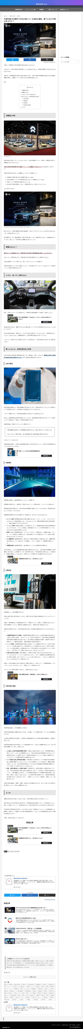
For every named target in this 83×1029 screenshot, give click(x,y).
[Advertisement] (30, 863)
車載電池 (17, 851)
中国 (6, 851)
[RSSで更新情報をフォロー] (20, 887)
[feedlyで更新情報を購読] (18, 887)
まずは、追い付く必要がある (29, 94)
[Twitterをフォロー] (16, 887)
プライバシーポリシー (56, 1025)
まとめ (23, 107)
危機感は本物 (25, 90)
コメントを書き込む (30, 977)
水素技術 (25, 103)
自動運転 (25, 100)
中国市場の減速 (27, 105)
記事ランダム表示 (76, 1025)
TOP (70, 1025)
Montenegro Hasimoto (20, 878)
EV (9, 851)
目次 (28, 87)
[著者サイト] (14, 887)
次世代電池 (26, 98)
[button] (78, 61)
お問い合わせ (65, 1025)
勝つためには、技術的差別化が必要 (30, 96)
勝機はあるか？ (25, 92)
